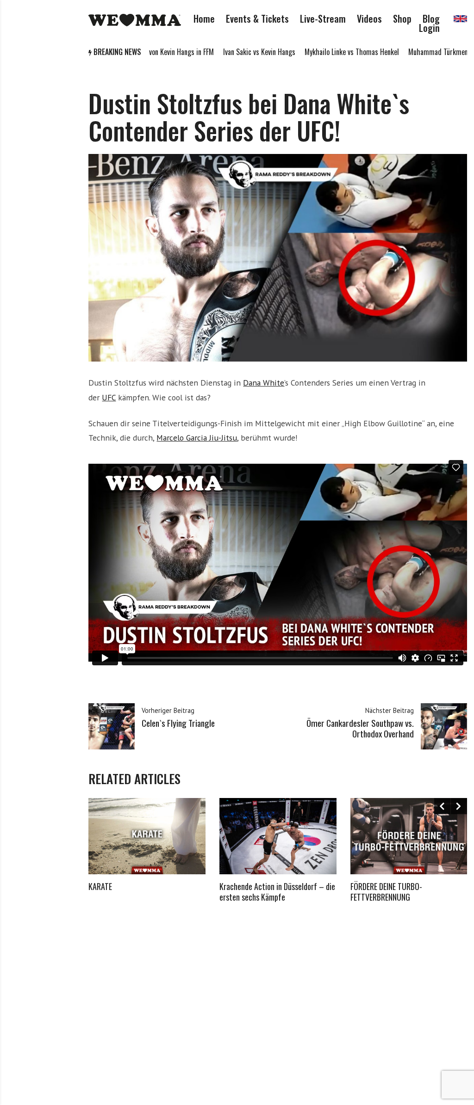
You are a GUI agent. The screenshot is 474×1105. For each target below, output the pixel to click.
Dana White (263, 382)
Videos (369, 18)
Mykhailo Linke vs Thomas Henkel (317, 51)
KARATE (100, 886)
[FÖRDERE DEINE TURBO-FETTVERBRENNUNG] (409, 836)
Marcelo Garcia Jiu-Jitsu (196, 437)
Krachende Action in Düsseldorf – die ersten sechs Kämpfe (277, 891)
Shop (402, 18)
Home (204, 18)
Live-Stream (323, 18)
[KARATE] (147, 836)
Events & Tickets (257, 18)
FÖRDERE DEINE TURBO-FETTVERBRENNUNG (386, 891)
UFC (109, 397)
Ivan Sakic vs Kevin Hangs (225, 51)
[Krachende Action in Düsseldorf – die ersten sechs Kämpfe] (278, 836)
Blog (431, 18)
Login (429, 27)
